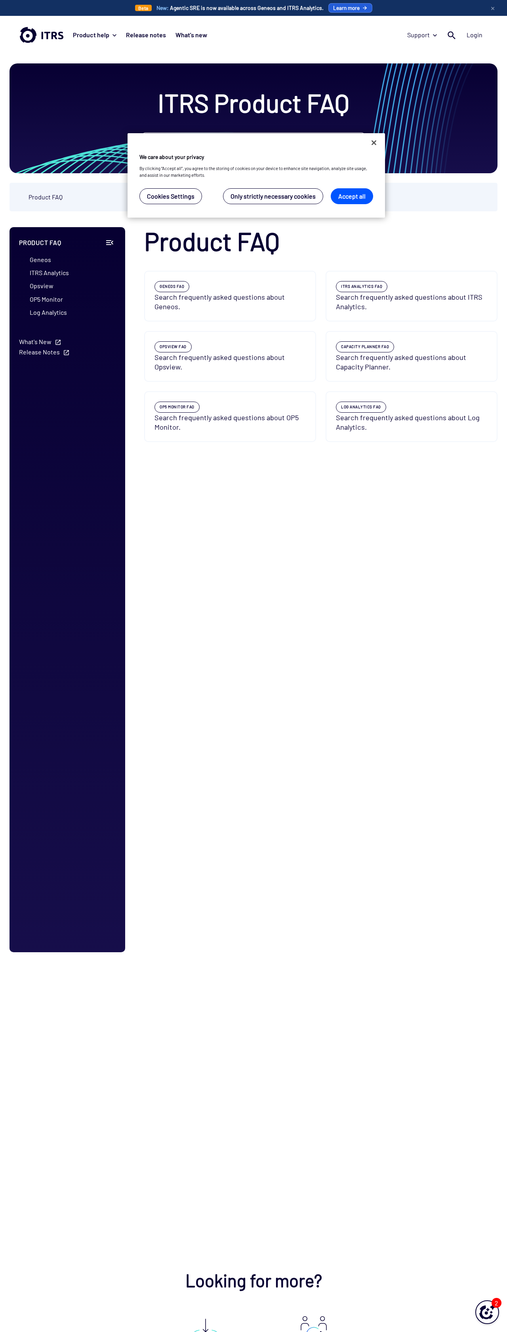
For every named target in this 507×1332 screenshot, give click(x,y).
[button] (487, 1312)
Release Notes (39, 352)
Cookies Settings (170, 196)
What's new (191, 34)
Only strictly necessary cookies (273, 196)
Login (474, 34)
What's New (35, 341)
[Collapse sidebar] (110, 243)
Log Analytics (48, 312)
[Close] (374, 142)
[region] (256, 175)
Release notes (146, 34)
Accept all (352, 196)
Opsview (41, 286)
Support (418, 34)
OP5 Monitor (46, 299)
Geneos (40, 259)
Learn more (346, 7)
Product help (91, 34)
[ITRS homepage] (41, 35)
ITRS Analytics (49, 273)
